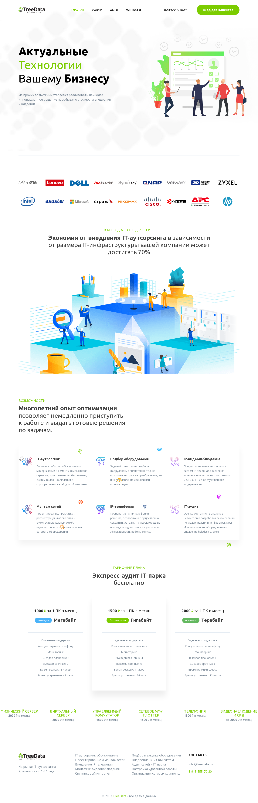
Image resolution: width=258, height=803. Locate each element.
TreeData (119, 796)
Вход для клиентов (218, 9)
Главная (77, 9)
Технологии (50, 64)
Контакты (133, 9)
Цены (114, 9)
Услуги (97, 9)
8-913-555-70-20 (175, 10)
